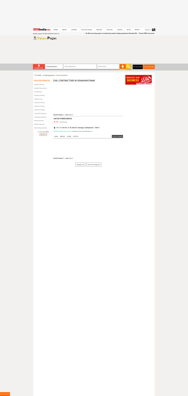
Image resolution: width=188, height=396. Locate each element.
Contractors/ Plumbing (39, 110)
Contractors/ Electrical (39, 102)
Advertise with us (53, 34)
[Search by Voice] (123, 66)
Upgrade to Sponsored (117, 136)
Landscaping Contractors (40, 117)
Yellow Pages (86, 30)
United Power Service (63, 119)
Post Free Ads (149, 67)
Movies (99, 30)
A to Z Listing (43, 132)
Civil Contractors (38, 92)
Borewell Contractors (39, 84)
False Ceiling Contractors (40, 113)
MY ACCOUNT (137, 67)
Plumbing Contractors (39, 124)
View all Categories (93, 164)
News (64, 30)
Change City (80, 164)
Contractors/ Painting (39, 106)
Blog (129, 30)
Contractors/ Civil (38, 99)
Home (55, 30)
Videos (119, 30)
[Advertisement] (94, 13)
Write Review (63, 122)
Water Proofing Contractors (40, 128)
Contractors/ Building (39, 95)
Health (110, 30)
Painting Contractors (39, 120)
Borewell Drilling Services (40, 88)
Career (74, 30)
